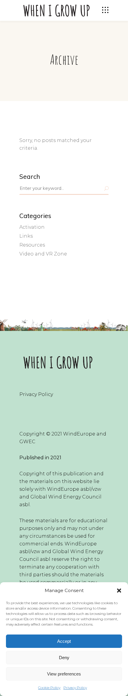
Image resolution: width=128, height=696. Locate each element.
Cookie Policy (49, 687)
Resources (32, 245)
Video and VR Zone (43, 254)
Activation (32, 227)
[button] (119, 591)
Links (26, 236)
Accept (64, 641)
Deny (64, 657)
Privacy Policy (75, 687)
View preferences (64, 673)
